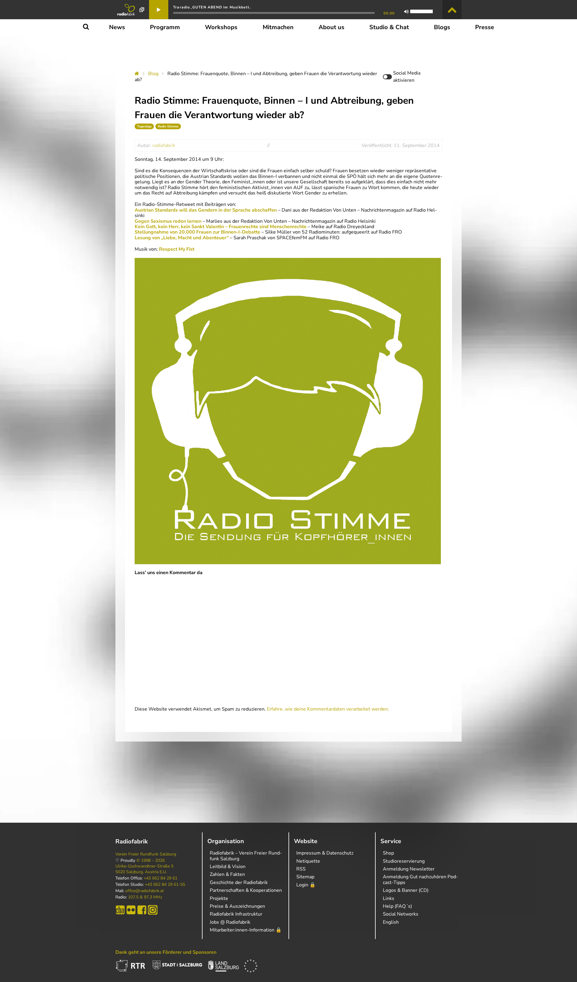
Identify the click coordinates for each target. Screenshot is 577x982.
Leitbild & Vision (228, 866)
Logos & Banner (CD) (406, 890)
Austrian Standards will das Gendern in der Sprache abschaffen (206, 210)
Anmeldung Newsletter (409, 869)
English (391, 922)
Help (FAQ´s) (397, 906)
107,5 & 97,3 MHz (145, 897)
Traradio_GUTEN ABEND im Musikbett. (212, 7)
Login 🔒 (306, 885)
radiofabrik (163, 145)
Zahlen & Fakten (227, 874)
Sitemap (305, 876)
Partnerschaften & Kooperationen (246, 890)
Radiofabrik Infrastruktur (236, 914)
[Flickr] (131, 910)
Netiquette (308, 861)
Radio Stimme (168, 126)
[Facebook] (142, 910)
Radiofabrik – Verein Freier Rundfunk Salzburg (246, 856)
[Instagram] (152, 910)
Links (388, 898)
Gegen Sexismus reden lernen (168, 221)
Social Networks (400, 914)
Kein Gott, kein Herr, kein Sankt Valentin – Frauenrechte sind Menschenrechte (221, 226)
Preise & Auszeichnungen (237, 906)
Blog (153, 73)
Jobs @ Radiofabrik (230, 922)
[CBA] (120, 910)
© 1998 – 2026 (150, 860)
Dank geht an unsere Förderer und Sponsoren (165, 952)
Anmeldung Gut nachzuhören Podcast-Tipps (420, 879)
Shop (388, 853)
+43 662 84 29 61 (160, 878)
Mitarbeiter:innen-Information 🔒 (246, 930)
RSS (301, 869)
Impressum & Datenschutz (324, 853)
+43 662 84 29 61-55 (165, 884)
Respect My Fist (176, 249)
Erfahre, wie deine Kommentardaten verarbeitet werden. (328, 709)
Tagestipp (144, 126)
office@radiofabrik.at (144, 891)
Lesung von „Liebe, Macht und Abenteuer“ (182, 237)
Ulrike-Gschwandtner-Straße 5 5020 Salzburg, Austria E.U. (144, 869)
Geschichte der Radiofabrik (239, 882)
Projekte (219, 898)
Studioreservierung (404, 861)
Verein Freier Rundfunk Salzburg (145, 854)
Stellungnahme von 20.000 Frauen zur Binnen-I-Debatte (197, 232)
